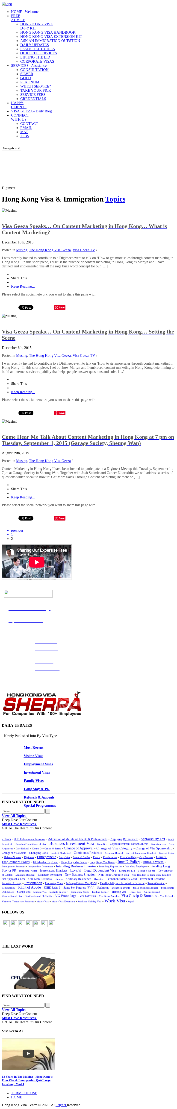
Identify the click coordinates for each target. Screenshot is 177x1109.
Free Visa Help (128, 857)
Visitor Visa (43, 901)
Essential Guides (81, 857)
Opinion (59, 879)
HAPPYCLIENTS (19, 105)
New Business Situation (80, 874)
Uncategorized (152, 891)
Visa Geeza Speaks (108, 896)
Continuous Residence (88, 852)
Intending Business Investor (76, 866)
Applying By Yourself (124, 839)
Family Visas (34, 781)
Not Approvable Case (13, 879)
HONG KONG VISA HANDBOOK (48, 32)
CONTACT (29, 124)
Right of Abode (29, 887)
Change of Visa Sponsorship (154, 848)
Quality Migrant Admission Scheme (122, 883)
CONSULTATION (34, 70)
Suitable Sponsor (59, 891)
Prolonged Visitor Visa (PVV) (81, 883)
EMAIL (26, 128)
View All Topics (14, 816)
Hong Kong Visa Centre (74, 862)
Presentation (33, 883)
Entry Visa (64, 857)
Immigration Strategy (13, 866)
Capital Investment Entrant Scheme (129, 844)
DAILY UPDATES (34, 45)
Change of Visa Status (14, 852)
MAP (24, 132)
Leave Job (75, 870)
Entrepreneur (46, 857)
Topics (115, 199)
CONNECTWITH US (20, 117)
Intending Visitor (28, 870)
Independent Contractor (40, 866)
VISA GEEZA (31, 111)
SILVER (26, 74)
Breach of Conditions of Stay (30, 844)
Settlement (103, 887)
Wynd (131, 901)
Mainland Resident (25, 874)
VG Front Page (66, 896)
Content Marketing (61, 853)
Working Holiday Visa (89, 901)
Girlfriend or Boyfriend (45, 862)
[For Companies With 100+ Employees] (42, 715)
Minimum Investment (50, 874)
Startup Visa (23, 891)
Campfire (102, 844)
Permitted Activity (11, 883)
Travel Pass (135, 891)
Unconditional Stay (12, 896)
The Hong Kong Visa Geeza (50, 250)
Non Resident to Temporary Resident (151, 874)
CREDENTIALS (33, 99)
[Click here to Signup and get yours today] (88, 971)
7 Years (6, 839)
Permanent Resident (152, 879)
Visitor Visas (33, 756)
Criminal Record (114, 853)
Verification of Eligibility (38, 896)
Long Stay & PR (37, 789)
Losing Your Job (147, 870)
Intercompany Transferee (53, 870)
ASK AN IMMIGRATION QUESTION (50, 41)
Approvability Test (153, 839)
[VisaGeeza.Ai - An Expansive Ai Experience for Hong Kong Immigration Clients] (88, 1054)
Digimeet (29, 857)
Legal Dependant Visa (100, 870)
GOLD (25, 78)
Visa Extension (88, 896)
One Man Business (40, 879)
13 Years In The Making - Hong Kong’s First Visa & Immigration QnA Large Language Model (27, 1080)
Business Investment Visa (71, 843)
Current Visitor (167, 853)
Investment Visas (37, 772)
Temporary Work (80, 891)
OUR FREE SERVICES (38, 53)
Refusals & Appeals (39, 797)
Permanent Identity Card (121, 879)
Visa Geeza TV (84, 250)
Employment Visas (38, 764)
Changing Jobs (38, 852)
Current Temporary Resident (141, 853)
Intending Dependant (110, 866)
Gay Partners (146, 857)
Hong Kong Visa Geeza (102, 862)
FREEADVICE (18, 18)
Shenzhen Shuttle (121, 887)
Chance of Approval (78, 848)
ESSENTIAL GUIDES (37, 49)
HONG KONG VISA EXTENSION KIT (51, 36)
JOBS (24, 136)
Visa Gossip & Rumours (139, 896)
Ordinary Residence (78, 879)
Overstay (98, 879)
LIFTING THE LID (35, 57)
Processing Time (54, 883)
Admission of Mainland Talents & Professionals (77, 839)
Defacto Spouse (12, 857)
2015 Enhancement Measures (29, 839)
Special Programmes (40, 806)
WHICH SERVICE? (35, 86)
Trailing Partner (100, 891)
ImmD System (153, 862)
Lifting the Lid (127, 870)
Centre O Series (52, 848)
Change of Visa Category (114, 848)
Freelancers (110, 857)
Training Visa (119, 891)
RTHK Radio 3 (52, 887)
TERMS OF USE (24, 1093)
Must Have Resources (19, 824)
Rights (61, 1105)
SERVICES (29, 65)
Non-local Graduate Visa (113, 874)
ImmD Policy (129, 861)
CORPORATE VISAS (37, 61)
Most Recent (33, 747)
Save (62, 518)
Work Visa (114, 901)
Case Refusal (22, 848)
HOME (24, 12)
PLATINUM (29, 82)
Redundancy (8, 887)
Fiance (96, 857)
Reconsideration (156, 883)
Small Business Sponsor (145, 887)
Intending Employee (136, 866)
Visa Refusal (166, 896)
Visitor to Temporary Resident (18, 901)
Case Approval (158, 844)
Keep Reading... (23, 286)
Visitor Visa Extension (63, 901)
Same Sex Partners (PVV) (78, 887)
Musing (21, 250)
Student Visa (40, 891)
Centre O (36, 848)
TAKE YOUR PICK (35, 90)
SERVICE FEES (32, 95)
